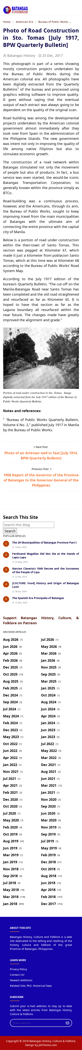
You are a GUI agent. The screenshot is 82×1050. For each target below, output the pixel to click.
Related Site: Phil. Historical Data (31, 985)
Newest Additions (21, 980)
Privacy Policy (18, 969)
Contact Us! (17, 974)
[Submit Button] (67, 1022)
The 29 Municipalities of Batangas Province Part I (44, 542)
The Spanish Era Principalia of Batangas (38, 598)
